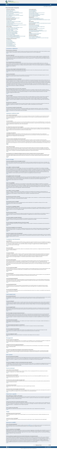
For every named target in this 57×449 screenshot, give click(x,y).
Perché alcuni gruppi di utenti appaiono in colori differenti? (36, 14)
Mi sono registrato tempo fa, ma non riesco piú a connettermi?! (14, 15)
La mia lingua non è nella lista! (10, 22)
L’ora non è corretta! (9, 20)
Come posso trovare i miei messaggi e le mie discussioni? (37, 28)
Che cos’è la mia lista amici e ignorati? (34, 22)
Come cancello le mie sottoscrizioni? (34, 31)
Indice (8, 4)
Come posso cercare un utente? (33, 27)
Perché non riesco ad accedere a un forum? (12, 31)
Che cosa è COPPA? (9, 16)
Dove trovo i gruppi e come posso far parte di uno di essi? (37, 12)
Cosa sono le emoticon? (9, 41)
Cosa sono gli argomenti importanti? (11, 44)
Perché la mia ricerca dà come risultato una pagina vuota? (37, 26)
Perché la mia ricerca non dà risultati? (34, 25)
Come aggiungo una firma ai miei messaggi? (12, 29)
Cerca (48, 6)
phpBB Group (30, 425)
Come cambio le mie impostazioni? (11, 19)
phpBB (25, 448)
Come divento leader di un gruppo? (33, 13)
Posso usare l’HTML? (9, 40)
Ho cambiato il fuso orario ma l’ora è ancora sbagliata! (13, 21)
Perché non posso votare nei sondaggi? (11, 32)
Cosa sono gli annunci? (9, 43)
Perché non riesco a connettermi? (10, 10)
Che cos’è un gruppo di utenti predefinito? (34, 15)
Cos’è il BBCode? (8, 39)
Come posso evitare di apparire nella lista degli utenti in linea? (14, 12)
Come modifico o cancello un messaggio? (11, 28)
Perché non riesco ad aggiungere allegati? (12, 33)
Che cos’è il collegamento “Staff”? (33, 16)
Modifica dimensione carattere (50, 4)
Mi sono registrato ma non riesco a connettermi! (12, 14)
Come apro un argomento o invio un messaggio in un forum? (14, 27)
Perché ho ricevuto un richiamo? (10, 34)
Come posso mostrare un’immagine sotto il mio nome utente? (14, 23)
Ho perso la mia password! (9, 13)
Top (7, 53)
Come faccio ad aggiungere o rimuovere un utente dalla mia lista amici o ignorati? (40, 23)
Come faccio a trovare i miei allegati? (34, 34)
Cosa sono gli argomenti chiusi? (10, 45)
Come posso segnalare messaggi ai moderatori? (12, 35)
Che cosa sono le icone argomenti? (11, 46)
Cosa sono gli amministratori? (33, 10)
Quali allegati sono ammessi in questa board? (35, 33)
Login (50, 6)
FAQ (45, 6)
